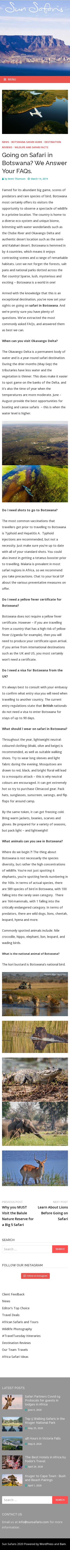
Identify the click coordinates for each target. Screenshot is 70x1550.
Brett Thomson (16, 178)
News (5, 142)
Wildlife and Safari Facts (31, 147)
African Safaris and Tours (20, 1322)
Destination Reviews (16, 1343)
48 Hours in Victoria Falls (43, 1438)
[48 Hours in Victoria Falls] (12, 1439)
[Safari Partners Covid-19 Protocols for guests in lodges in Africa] (12, 1397)
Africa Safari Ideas (15, 1357)
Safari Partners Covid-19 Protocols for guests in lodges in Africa (42, 1400)
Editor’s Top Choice (16, 1308)
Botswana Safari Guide (26, 142)
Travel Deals (11, 1315)
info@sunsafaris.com (34, 1522)
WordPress (47, 1544)
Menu (12, 79)
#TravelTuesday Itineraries (21, 1336)
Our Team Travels (15, 1350)
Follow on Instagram (37, 1275)
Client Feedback (13, 1294)
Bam (63, 1544)
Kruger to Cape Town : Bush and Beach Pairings (45, 1478)
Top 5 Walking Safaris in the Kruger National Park (45, 1420)
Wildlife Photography (17, 1329)
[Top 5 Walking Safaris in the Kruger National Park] (12, 1419)
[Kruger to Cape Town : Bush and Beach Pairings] (12, 1477)
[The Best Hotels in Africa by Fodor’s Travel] (12, 1458)
